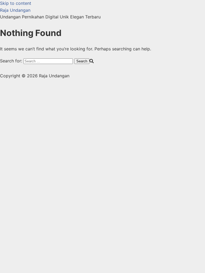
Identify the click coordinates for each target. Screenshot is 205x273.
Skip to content (15, 3)
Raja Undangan (15, 10)
